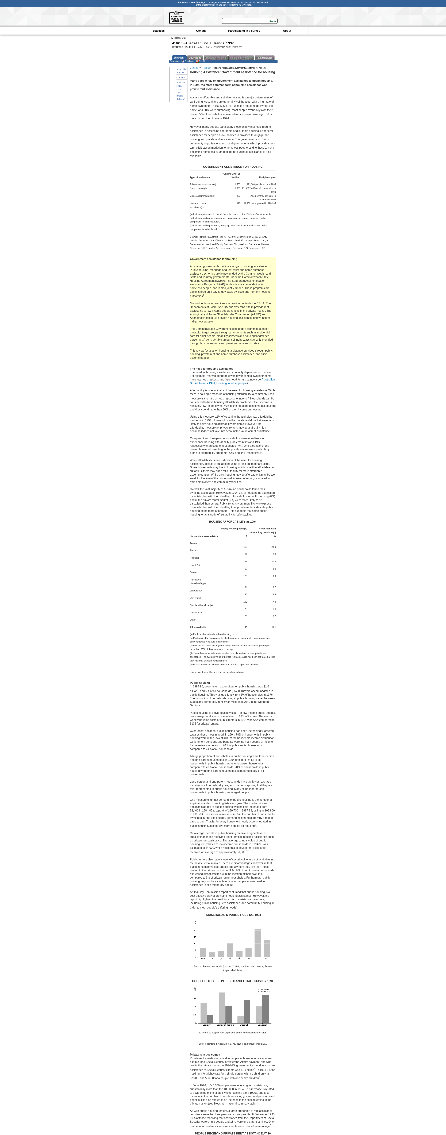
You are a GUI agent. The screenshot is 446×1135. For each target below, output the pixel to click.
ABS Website (245, 5)
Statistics (158, 30)
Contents (180, 77)
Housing (206, 68)
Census (201, 30)
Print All (202, 61)
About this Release (181, 71)
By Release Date (179, 38)
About (287, 30)
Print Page (189, 61)
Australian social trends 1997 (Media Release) (181, 91)
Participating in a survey (244, 30)
